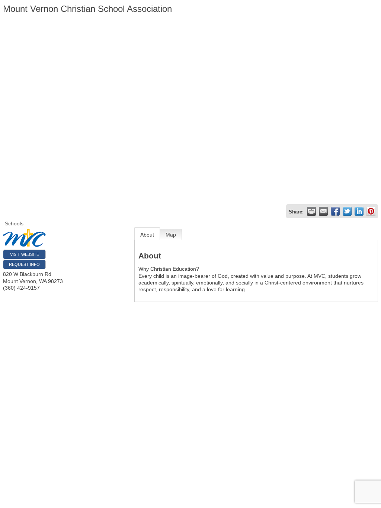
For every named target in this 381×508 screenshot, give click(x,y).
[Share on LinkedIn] (359, 211)
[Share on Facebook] (335, 211)
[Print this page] (311, 211)
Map (171, 235)
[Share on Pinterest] (370, 211)
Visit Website (24, 254)
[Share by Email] (323, 211)
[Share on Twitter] (347, 211)
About (147, 235)
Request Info (24, 264)
